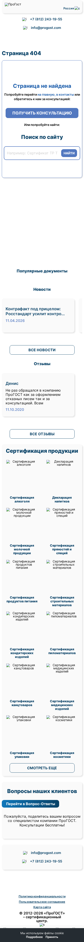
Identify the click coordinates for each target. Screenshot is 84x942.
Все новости (42, 350)
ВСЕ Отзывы (42, 434)
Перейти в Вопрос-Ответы (30, 804)
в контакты (65, 94)
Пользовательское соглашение (42, 901)
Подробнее (34, 937)
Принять (51, 937)
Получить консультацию (42, 113)
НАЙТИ (69, 153)
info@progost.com (46, 28)
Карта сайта (42, 907)
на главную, (47, 94)
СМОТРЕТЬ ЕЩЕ (42, 768)
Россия (69, 8)
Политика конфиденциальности (42, 896)
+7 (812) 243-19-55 (46, 19)
